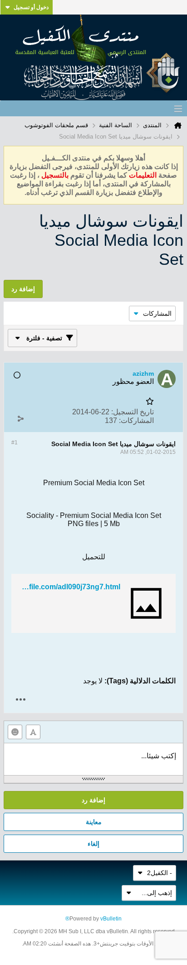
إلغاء (93, 843)
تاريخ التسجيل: (132, 412)
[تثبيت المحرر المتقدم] (33, 732)
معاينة (94, 822)
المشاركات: (136, 420)
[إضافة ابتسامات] (15, 732)
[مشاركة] (20, 418)
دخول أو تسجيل (31, 7)
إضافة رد (93, 800)
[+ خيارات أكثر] (20, 699)
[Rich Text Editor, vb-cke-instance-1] (93, 759)
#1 (14, 442)
